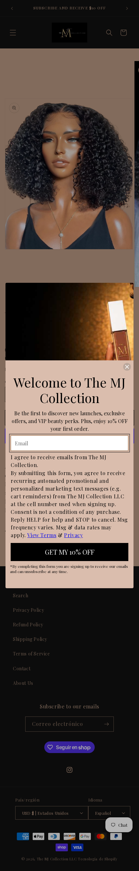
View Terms (41, 535)
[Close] (127, 367)
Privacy (73, 535)
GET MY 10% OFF (69, 551)
